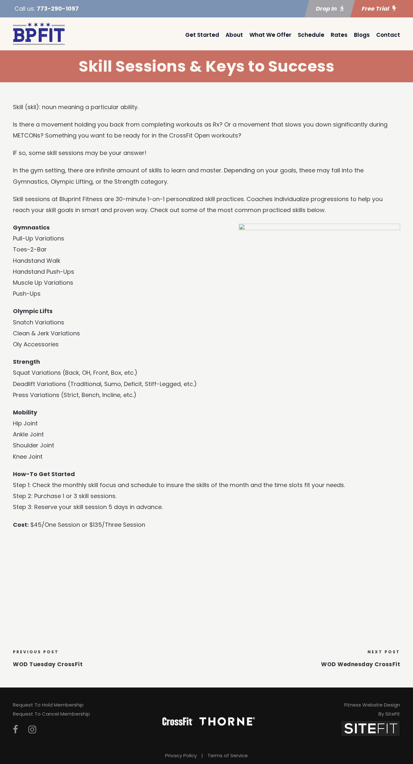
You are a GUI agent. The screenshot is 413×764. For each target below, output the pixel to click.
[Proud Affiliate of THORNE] (227, 721)
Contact (388, 35)
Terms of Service (227, 755)
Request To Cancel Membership (51, 713)
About (234, 35)
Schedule (311, 35)
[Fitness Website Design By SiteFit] (370, 728)
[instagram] (32, 729)
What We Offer (270, 35)
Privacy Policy (181, 755)
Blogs (362, 35)
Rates (339, 35)
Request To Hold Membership (48, 704)
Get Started (202, 35)
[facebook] (15, 729)
